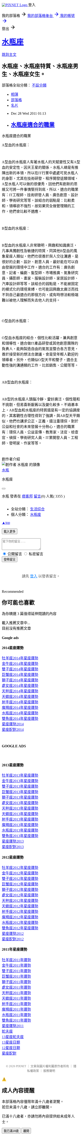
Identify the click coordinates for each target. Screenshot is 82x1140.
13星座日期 (11, 1042)
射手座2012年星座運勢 (20, 912)
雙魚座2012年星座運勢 (20, 928)
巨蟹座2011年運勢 (16, 976)
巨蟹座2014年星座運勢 (20, 675)
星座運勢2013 (13, 841)
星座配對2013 (13, 847)
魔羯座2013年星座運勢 (20, 825)
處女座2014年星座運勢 (20, 686)
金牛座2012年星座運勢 (20, 873)
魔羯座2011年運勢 (16, 1009)
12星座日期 (11, 1048)
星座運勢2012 (13, 934)
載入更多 (9, 531)
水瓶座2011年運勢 (16, 1015)
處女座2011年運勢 (16, 987)
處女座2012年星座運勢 (20, 895)
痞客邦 (27, 496)
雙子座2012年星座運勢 (20, 879)
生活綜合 (37, 509)
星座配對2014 (13, 730)
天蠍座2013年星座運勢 (20, 814)
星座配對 (9, 1053)
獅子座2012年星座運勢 (20, 890)
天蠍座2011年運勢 (16, 998)
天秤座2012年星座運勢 (20, 901)
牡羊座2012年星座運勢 (20, 868)
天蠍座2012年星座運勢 (20, 906)
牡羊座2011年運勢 (16, 960)
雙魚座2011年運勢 (16, 1020)
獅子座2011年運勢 (16, 982)
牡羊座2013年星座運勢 (20, 775)
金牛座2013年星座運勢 (20, 781)
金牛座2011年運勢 (16, 965)
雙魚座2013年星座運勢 (20, 836)
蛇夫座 (7, 1031)
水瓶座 (13, 42)
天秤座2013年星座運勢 (20, 808)
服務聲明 (49, 1070)
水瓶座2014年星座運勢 (20, 713)
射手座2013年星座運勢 (20, 819)
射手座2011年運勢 (16, 1004)
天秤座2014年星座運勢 (20, 691)
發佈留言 (9, 559)
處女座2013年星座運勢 (20, 803)
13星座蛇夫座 (13, 1037)
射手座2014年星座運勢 (20, 702)
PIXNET (21, 1066)
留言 (37, 496)
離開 (26, 1131)
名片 (14, 105)
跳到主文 (9, 55)
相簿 (14, 94)
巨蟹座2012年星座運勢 (20, 884)
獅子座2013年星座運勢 (20, 797)
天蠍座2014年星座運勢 (20, 697)
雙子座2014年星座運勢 (20, 669)
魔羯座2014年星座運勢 (20, 708)
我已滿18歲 (11, 1131)
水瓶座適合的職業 (33, 125)
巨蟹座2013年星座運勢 (20, 792)
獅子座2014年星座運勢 (20, 680)
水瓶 (5, 470)
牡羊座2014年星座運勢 (20, 658)
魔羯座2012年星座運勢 (20, 917)
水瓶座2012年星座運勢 (20, 923)
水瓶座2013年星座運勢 (20, 830)
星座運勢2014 (13, 724)
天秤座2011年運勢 (16, 993)
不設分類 (39, 85)
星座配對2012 (13, 939)
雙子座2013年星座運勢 (20, 786)
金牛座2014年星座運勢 (20, 664)
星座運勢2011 (13, 1026)
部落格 (16, 100)
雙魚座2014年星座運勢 (20, 719)
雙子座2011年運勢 (16, 971)
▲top (6, 523)
